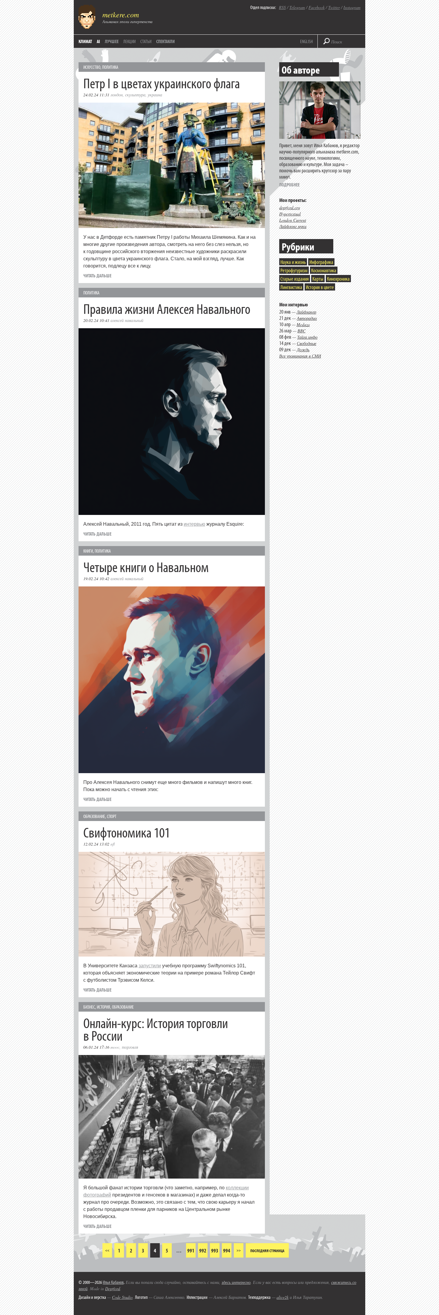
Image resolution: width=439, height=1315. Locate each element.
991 (190, 1250)
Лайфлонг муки (292, 226)
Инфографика (321, 262)
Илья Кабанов (113, 1282)
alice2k (282, 1297)
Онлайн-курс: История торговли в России (155, 1028)
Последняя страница (267, 1250)
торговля (130, 1047)
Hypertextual (290, 214)
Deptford (112, 1288)
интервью (194, 524)
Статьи (145, 41)
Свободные (306, 343)
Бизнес (89, 1007)
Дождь (303, 349)
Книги (88, 551)
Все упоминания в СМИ (300, 356)
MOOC (114, 1047)
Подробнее (289, 185)
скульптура (135, 95)
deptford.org (289, 207)
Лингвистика (291, 287)
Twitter (334, 7)
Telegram (297, 7)
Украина (155, 95)
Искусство (91, 67)
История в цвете (320, 287)
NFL (112, 844)
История (103, 1007)
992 (202, 1250)
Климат (85, 41)
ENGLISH (306, 41)
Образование (94, 816)
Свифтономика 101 (126, 832)
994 (226, 1250)
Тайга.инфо (307, 337)
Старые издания (294, 278)
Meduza (303, 324)
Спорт (111, 816)
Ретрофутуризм (294, 270)
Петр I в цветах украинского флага (161, 83)
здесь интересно (236, 1282)
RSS (282, 7)
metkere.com (120, 14)
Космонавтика (323, 270)
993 (214, 1250)
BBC (301, 331)
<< (107, 1250)
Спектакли (165, 41)
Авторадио (307, 318)
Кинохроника (338, 278)
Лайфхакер (306, 312)
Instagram (351, 7)
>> (239, 1250)
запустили (150, 965)
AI (98, 41)
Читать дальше (97, 276)
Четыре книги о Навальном (146, 566)
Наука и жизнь (293, 262)
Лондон (116, 95)
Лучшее (112, 41)
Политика (110, 67)
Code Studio (122, 1297)
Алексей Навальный (126, 320)
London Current (292, 220)
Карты (317, 278)
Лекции (129, 41)
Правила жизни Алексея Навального (166, 308)
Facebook (316, 7)
